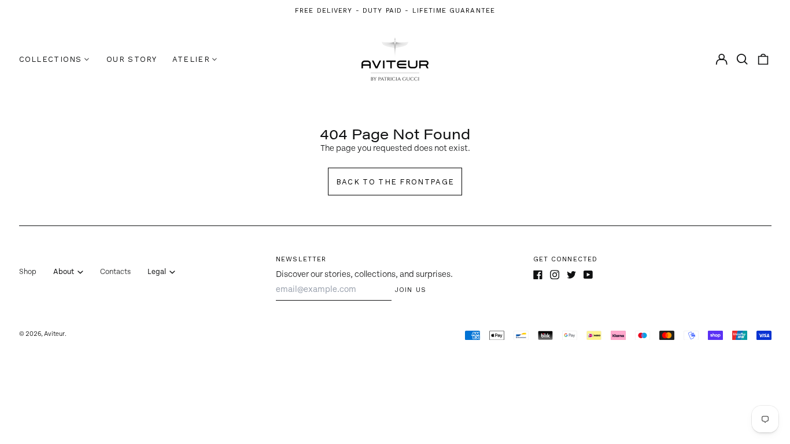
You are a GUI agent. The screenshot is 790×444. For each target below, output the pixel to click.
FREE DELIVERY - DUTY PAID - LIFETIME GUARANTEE (395, 10)
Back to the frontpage (395, 181)
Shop (27, 272)
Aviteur (54, 334)
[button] (742, 59)
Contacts (115, 272)
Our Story (131, 59)
